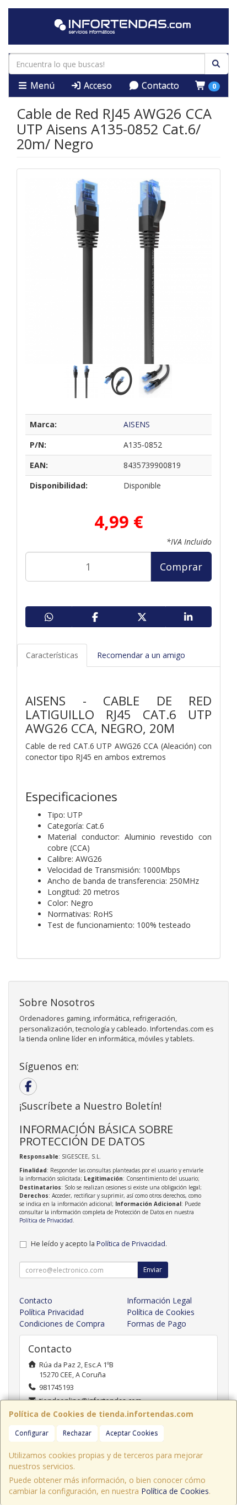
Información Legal (159, 1300)
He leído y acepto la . (99, 1243)
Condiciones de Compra (62, 1323)
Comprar (181, 566)
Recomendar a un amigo (141, 655)
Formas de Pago (156, 1323)
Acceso (97, 85)
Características (52, 655)
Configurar (32, 1433)
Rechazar (77, 1433)
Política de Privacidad (46, 1220)
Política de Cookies (175, 1491)
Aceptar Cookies (132, 1433)
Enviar (152, 1269)
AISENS (136, 424)
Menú (41, 85)
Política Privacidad (51, 1312)
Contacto (159, 85)
